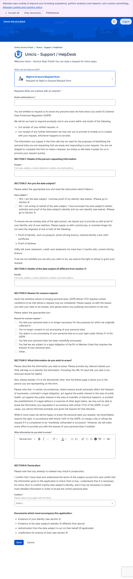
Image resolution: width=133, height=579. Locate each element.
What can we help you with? (27, 69)
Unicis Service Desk (23, 47)
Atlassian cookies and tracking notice (22, 7)
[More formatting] (48, 439)
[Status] (108, 439)
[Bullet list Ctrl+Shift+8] (72, 439)
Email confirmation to (25, 97)
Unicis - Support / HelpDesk (49, 47)
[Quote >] (100, 439)
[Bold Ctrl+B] (39, 439)
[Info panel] (95, 439)
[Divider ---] (104, 439)
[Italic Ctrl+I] (43, 439)
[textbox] (65, 449)
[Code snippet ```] (91, 439)
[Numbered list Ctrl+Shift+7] (76, 439)
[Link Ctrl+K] (83, 439)
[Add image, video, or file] (87, 439)
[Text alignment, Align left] (55, 439)
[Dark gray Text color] (64, 439)
